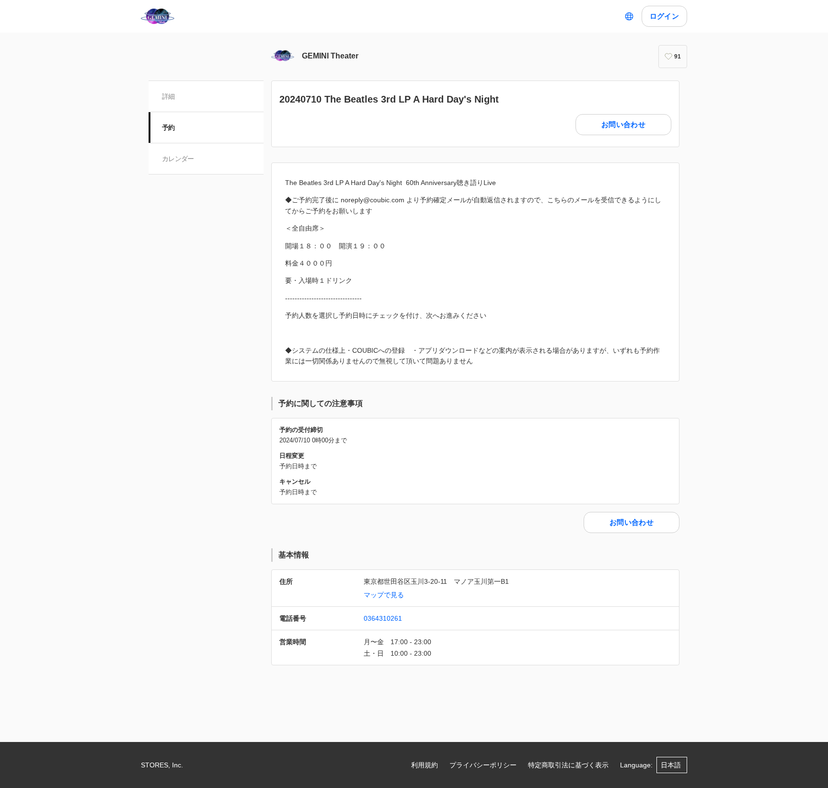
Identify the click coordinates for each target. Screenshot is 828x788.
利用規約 (424, 765)
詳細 (168, 96)
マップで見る (384, 595)
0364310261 (383, 618)
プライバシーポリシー (483, 765)
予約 (168, 127)
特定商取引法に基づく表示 (568, 765)
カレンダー (178, 158)
